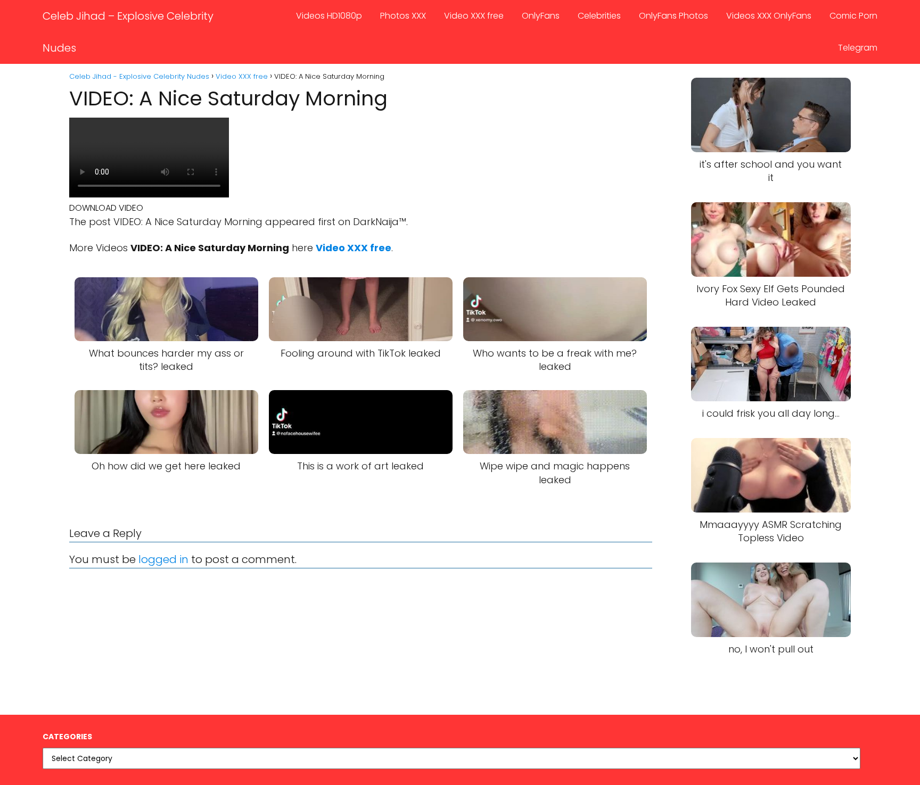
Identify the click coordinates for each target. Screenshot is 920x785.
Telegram (857, 48)
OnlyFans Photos (673, 16)
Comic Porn (853, 16)
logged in (163, 559)
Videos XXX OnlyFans (768, 16)
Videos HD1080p (329, 16)
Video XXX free (474, 16)
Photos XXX (403, 16)
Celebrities (599, 16)
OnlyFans (541, 16)
